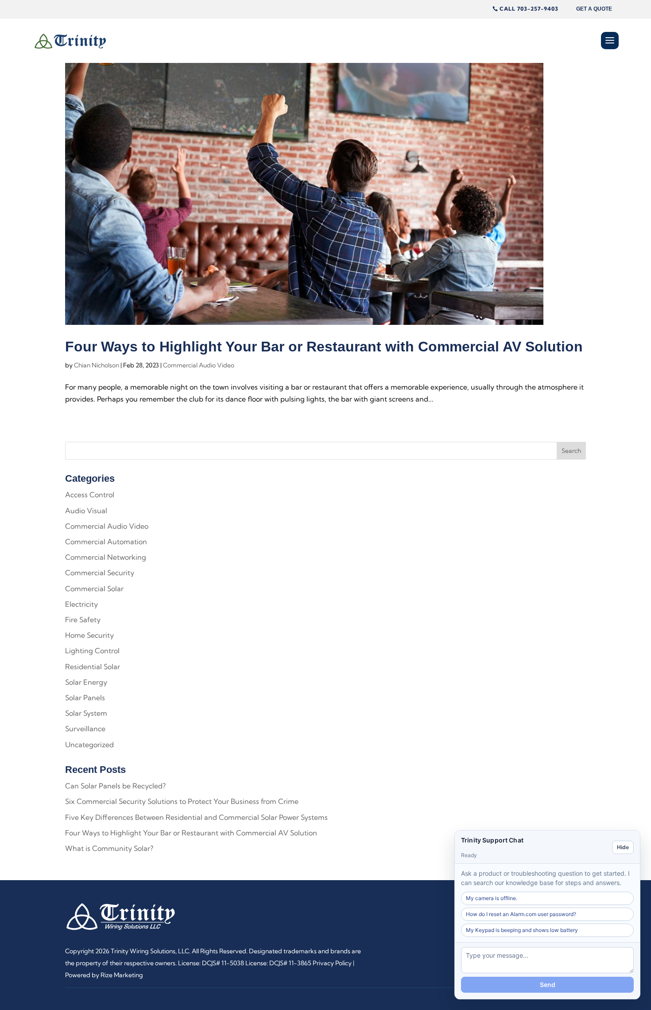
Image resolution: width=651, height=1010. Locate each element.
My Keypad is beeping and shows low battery (522, 930)
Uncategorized (89, 744)
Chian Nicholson (96, 365)
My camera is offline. (491, 898)
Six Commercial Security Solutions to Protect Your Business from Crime (181, 801)
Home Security (89, 635)
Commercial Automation (106, 541)
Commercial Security (99, 572)
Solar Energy (86, 682)
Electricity (81, 604)
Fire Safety (83, 619)
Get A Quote (594, 9)
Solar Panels (85, 697)
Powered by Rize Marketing (104, 975)
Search (571, 451)
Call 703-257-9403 (529, 8)
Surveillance (85, 728)
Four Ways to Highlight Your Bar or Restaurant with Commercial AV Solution (324, 347)
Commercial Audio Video (198, 365)
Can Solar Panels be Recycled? (115, 785)
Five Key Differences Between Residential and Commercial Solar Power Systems (196, 817)
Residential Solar (92, 666)
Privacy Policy (332, 963)
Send (547, 984)
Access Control (89, 494)
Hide (623, 847)
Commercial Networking (105, 557)
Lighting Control (92, 650)
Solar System (86, 713)
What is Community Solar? (109, 848)
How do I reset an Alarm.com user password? (521, 914)
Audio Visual (86, 510)
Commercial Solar (94, 588)
